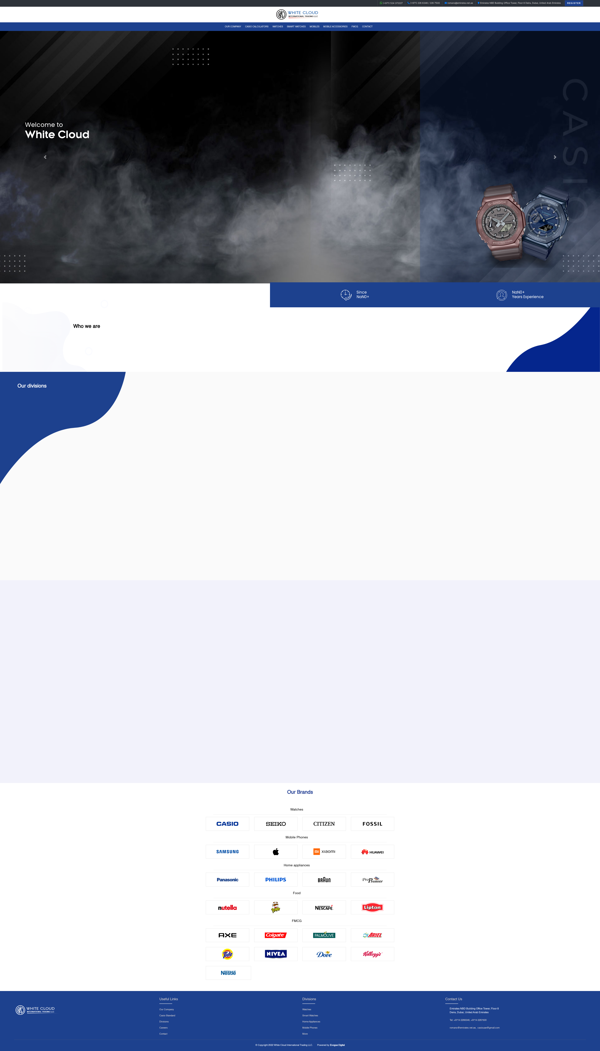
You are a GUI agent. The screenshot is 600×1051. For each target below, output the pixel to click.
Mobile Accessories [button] (335, 27)
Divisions (164, 1022)
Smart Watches (310, 1015)
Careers (163, 1028)
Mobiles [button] (314, 27)
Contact (367, 27)
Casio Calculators (256, 27)
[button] (45, 157)
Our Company (233, 26)
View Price (71, 750)
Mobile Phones (310, 1028)
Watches (306, 1009)
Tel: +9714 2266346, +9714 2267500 (468, 1020)
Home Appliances (311, 1022)
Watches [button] (277, 27)
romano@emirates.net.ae (463, 1028)
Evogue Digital (337, 1045)
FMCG (355, 27)
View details (71, 756)
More (305, 1034)
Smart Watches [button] (296, 27)
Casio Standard (167, 1015)
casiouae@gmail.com (489, 1028)
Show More (85, 559)
